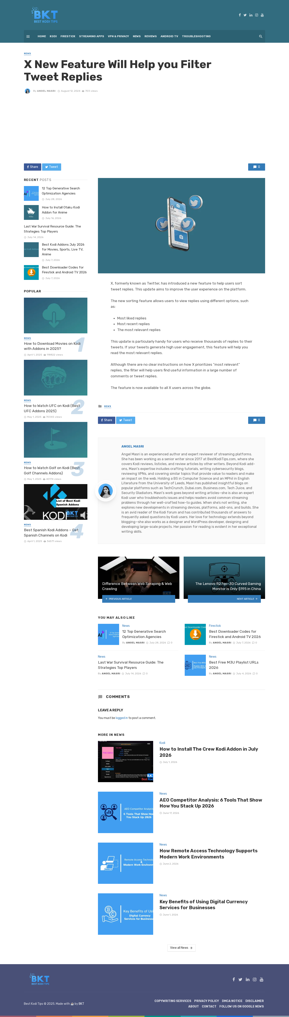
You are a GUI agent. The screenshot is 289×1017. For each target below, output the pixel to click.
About (193, 1006)
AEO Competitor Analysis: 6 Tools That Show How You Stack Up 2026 (211, 803)
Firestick (68, 36)
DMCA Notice (232, 1001)
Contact (209, 1006)
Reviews (150, 36)
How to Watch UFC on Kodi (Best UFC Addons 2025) (52, 408)
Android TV (169, 36)
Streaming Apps (91, 36)
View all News (179, 948)
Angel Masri (46, 90)
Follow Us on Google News (241, 1006)
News (137, 36)
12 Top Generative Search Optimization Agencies (144, 634)
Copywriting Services (172, 1001)
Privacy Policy (206, 1001)
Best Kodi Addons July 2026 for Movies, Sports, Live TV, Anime (63, 249)
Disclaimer (254, 1001)
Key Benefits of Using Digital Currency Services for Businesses (204, 904)
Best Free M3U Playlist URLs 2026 (234, 665)
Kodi (53, 36)
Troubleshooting (196, 36)
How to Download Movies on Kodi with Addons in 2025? (52, 346)
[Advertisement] (144, 128)
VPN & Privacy (118, 36)
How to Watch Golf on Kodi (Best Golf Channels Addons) (52, 470)
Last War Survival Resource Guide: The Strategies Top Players (131, 665)
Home (42, 36)
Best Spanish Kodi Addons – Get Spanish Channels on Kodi (51, 532)
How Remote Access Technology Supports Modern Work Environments (208, 853)
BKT (81, 1004)
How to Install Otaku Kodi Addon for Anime (61, 209)
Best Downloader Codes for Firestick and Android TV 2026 (235, 634)
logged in (122, 718)
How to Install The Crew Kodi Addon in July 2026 (209, 752)
